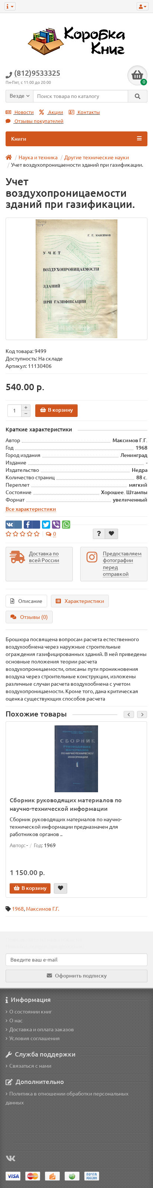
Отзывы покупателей (38, 121)
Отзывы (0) (34, 617)
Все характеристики (31, 509)
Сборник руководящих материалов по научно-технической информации (66, 804)
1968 (18, 909)
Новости (23, 112)
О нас (16, 1021)
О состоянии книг (30, 1012)
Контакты (88, 112)
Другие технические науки (96, 157)
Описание (30, 601)
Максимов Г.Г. (42, 909)
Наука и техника (38, 157)
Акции (55, 112)
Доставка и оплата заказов (41, 1029)
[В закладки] (111, 534)
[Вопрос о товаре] (99, 534)
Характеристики (84, 601)
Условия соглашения (34, 1038)
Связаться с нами (30, 1066)
